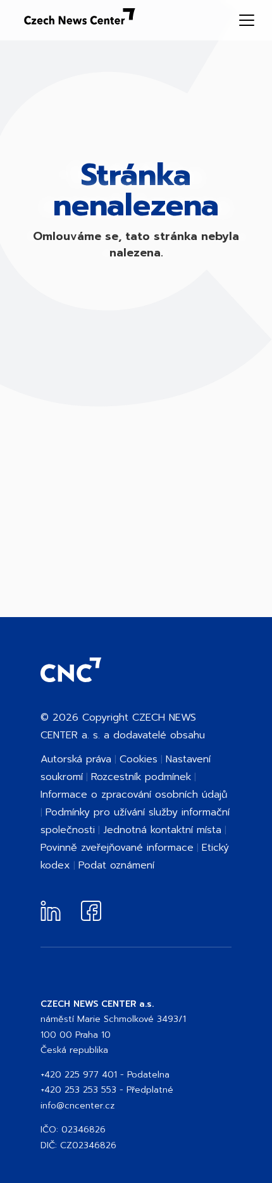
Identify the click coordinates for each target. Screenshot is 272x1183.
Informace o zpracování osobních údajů (133, 794)
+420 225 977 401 (78, 1074)
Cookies (139, 759)
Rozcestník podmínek (141, 776)
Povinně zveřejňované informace (117, 847)
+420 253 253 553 (78, 1089)
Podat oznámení (116, 865)
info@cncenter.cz (77, 1105)
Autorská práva (75, 759)
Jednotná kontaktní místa (162, 830)
